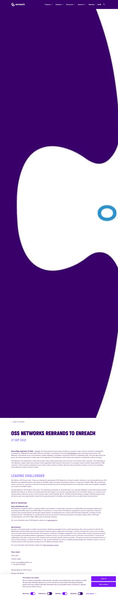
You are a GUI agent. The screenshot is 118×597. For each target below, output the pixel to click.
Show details (90, 593)
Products (48, 4)
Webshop (92, 4)
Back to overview (18, 421)
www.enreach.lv (52, 520)
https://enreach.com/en (51, 545)
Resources (69, 4)
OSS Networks (72, 453)
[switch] (49, 593)
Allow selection (103, 584)
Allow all (103, 578)
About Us (81, 4)
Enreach (37, 451)
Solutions (59, 4)
